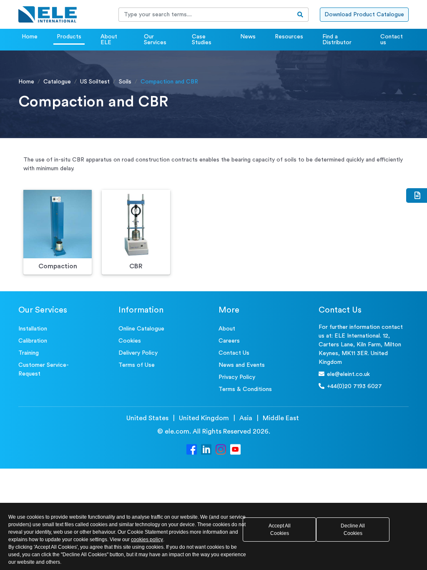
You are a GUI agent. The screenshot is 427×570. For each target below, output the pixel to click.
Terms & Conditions (245, 389)
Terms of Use (136, 365)
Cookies (129, 341)
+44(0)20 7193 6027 (354, 386)
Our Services (155, 39)
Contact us (391, 39)
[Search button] (300, 15)
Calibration (32, 341)
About (227, 329)
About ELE (108, 39)
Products (69, 37)
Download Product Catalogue (364, 15)
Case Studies (201, 39)
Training (28, 353)
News (248, 37)
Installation (32, 329)
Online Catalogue (141, 329)
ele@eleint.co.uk (348, 374)
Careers (229, 341)
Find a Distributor (337, 39)
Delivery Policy (138, 353)
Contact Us (234, 353)
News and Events (242, 365)
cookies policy (147, 539)
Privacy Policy (237, 377)
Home (30, 37)
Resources (289, 37)
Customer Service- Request (43, 369)
